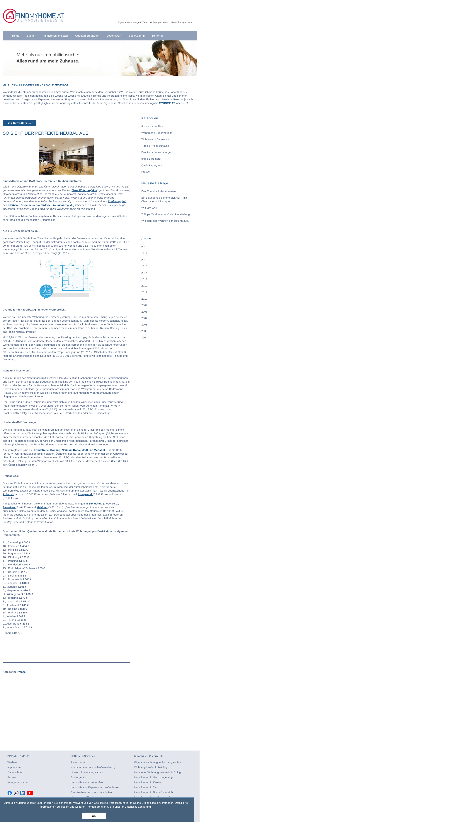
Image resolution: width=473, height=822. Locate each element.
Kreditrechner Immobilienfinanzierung (93, 767)
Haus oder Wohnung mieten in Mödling (157, 772)
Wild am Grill (149, 207)
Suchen (31, 35)
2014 (144, 272)
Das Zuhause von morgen (156, 152)
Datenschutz (14, 772)
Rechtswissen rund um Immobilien (91, 792)
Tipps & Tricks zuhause (155, 145)
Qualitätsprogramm (87, 35)
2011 (144, 292)
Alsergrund (85, 494)
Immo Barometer (151, 158)
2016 (144, 259)
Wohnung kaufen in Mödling (151, 767)
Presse (21, 671)
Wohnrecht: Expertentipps (156, 132)
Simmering (96, 503)
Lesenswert (114, 35)
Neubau (67, 449)
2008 (144, 311)
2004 (144, 337)
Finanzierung (78, 762)
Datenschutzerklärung (138, 806)
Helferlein (158, 35)
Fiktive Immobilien (152, 126)
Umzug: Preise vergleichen (87, 772)
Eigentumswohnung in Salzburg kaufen (157, 762)
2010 (144, 298)
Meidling (42, 507)
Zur (20, 123)
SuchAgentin (137, 35)
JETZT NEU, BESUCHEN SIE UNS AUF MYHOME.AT (35, 84)
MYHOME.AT (167, 103)
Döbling (55, 449)
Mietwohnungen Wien (182, 22)
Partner (11, 777)
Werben (12, 762)
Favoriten (9, 507)
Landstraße (41, 449)
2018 (144, 246)
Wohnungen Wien (159, 22)
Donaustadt (81, 449)
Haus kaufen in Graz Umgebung (153, 777)
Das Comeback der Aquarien (158, 191)
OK (94, 815)
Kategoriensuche (17, 782)
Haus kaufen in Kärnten (148, 782)
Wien (114, 461)
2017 (144, 253)
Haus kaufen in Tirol (146, 787)
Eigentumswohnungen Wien (132, 22)
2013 (144, 279)
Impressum (14, 767)
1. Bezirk (8, 494)
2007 (144, 318)
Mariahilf (99, 449)
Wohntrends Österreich (155, 139)
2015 (144, 266)
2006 (144, 324)
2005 (144, 331)
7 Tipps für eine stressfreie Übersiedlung (165, 214)
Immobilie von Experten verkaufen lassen (95, 787)
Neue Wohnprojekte (84, 190)
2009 (144, 305)
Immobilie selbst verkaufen (87, 782)
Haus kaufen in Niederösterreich (153, 792)
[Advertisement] (66, 705)
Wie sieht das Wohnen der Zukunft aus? (165, 220)
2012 (144, 285)
